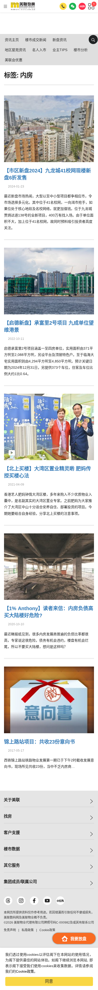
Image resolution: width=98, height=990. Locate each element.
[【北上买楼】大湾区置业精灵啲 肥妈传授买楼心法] (49, 426)
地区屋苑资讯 (15, 50)
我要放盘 (78, 939)
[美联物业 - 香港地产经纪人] (23, 6)
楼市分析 (81, 50)
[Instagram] (21, 900)
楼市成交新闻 (35, 40)
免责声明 (10, 930)
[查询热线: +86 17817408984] (63, 6)
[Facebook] (34, 900)
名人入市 (39, 50)
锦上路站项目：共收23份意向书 (39, 742)
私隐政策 (28, 930)
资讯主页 (12, 40)
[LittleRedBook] (60, 900)
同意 (49, 981)
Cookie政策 (25, 971)
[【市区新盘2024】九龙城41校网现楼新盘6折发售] (49, 128)
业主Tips (60, 50)
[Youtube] (47, 900)
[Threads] (8, 900)
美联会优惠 (13, 60)
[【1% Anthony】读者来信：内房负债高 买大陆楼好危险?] (49, 566)
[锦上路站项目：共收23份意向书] (49, 699)
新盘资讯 (60, 40)
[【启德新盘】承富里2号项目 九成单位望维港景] (49, 280)
